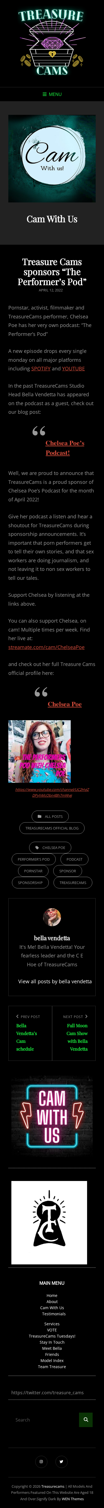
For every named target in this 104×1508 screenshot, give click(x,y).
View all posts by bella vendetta (52, 981)
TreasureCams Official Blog (52, 828)
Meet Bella (52, 1348)
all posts (54, 816)
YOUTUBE (73, 368)
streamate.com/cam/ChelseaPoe (46, 647)
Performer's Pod (34, 859)
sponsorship (30, 882)
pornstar (33, 870)
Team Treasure (52, 1366)
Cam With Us (52, 1307)
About (52, 1301)
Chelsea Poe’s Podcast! (64, 447)
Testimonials (54, 1313)
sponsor (67, 870)
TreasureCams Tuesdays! (52, 1336)
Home (52, 1295)
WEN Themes (73, 1498)
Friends (52, 1354)
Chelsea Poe (65, 704)
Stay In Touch (52, 1342)
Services (52, 1323)
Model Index (52, 1360)
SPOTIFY (40, 368)
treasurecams (52, 1486)
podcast (74, 859)
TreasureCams (73, 882)
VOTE (52, 1330)
